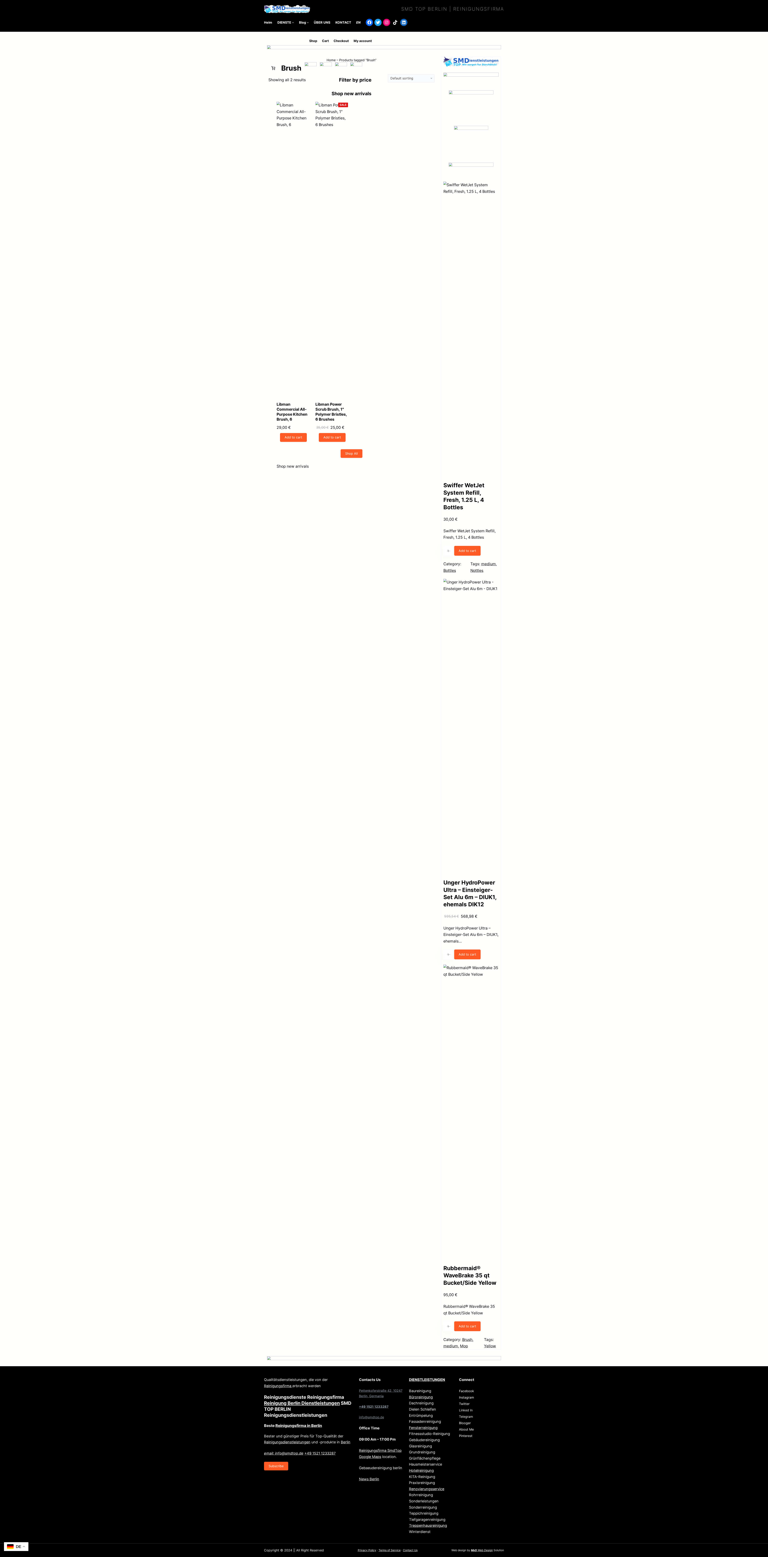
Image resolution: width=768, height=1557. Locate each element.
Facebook (466, 1391)
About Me (466, 1429)
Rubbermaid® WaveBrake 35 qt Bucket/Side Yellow (469, 1275)
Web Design (482, 1550)
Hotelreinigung (421, 1470)
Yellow (490, 1346)
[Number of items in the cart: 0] (273, 68)
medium (488, 563)
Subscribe (276, 1466)
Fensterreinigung (423, 1428)
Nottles (476, 570)
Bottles (449, 570)
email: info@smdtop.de (283, 1453)
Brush (467, 1339)
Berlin (345, 1442)
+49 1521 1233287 (320, 1453)
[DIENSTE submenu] (293, 22)
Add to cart (467, 551)
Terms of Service (390, 1550)
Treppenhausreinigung (428, 1525)
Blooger (465, 1423)
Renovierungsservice (426, 1489)
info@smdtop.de (371, 1417)
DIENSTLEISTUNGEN (427, 1380)
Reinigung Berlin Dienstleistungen (302, 1403)
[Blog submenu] (308, 22)
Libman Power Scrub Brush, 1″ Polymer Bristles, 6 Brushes (331, 412)
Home (331, 60)
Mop (464, 1346)
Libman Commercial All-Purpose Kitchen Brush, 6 (292, 412)
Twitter (464, 1404)
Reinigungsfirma (278, 1386)
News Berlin (369, 1479)
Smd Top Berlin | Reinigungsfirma (452, 9)
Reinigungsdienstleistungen (287, 1442)
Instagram (466, 1397)
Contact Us (410, 1550)
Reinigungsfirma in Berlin (298, 1425)
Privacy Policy (367, 1550)
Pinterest (465, 1436)
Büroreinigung (421, 1397)
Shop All (351, 453)
